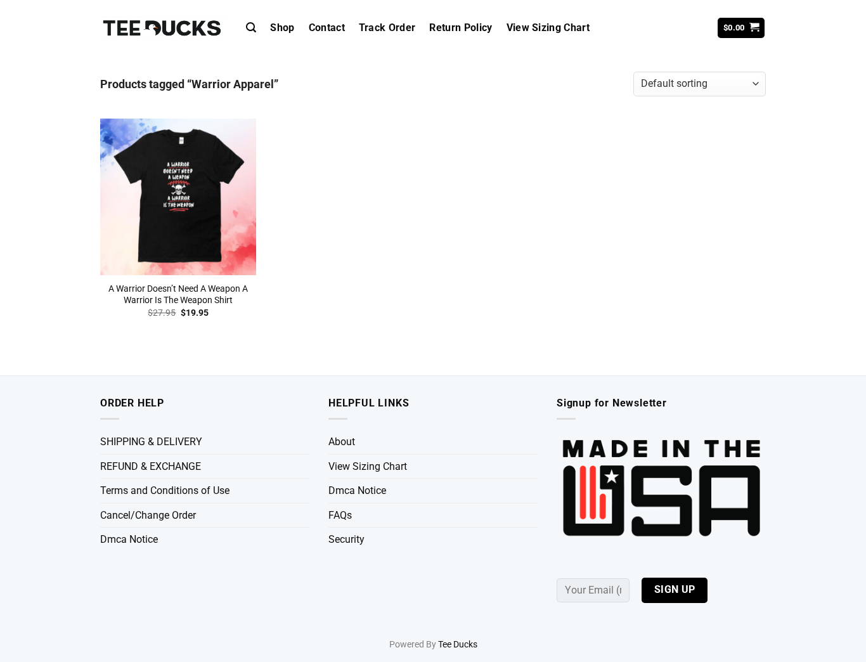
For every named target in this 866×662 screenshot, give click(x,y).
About (341, 442)
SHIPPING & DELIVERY (151, 442)
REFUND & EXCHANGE (150, 466)
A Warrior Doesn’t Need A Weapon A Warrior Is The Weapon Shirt (178, 294)
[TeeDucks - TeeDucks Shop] (163, 28)
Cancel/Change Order (148, 515)
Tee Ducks (457, 644)
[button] (251, 27)
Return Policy (460, 28)
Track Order (387, 28)
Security (346, 539)
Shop (282, 28)
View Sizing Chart (548, 28)
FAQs (340, 515)
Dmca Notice (129, 539)
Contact (327, 28)
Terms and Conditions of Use (164, 490)
